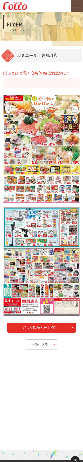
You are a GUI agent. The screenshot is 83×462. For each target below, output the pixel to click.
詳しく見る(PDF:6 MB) (39, 327)
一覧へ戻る (40, 344)
